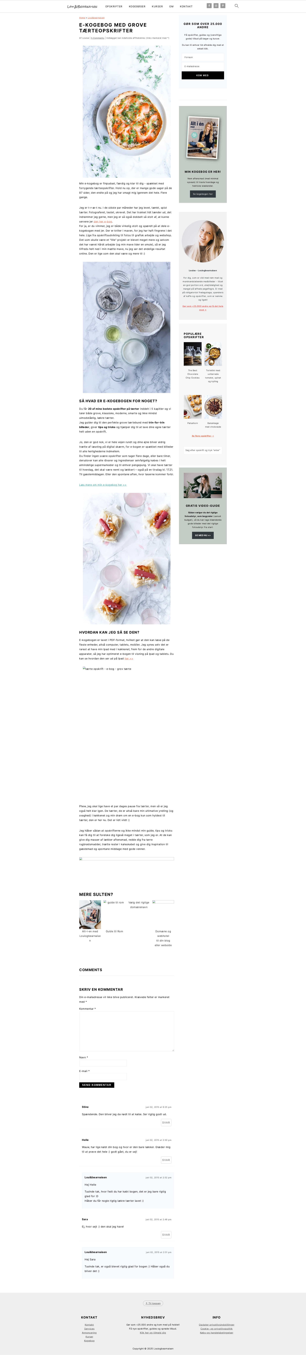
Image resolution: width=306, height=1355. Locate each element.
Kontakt (186, 6)
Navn (83, 1057)
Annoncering (89, 1332)
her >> (129, 658)
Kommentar (87, 1008)
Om (171, 6)
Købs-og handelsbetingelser (216, 1332)
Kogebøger (137, 6)
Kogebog (89, 1340)
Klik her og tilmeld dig (153, 1332)
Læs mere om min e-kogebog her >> (103, 484)
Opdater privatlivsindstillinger (216, 1324)
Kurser (157, 6)
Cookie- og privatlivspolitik (216, 1328)
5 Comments (97, 38)
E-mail (84, 1071)
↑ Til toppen (153, 1303)
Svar (166, 1122)
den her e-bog (103, 221)
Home (82, 18)
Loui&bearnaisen (96, 18)
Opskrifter (114, 6)
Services (89, 1328)
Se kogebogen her (203, 194)
